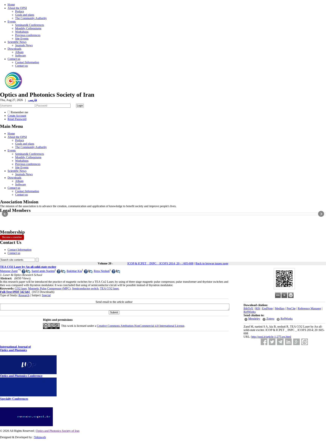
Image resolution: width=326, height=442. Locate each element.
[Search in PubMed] (28, 272)
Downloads (14, 48)
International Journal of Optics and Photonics (15, 348)
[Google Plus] (296, 342)
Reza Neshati (102, 271)
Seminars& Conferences (29, 25)
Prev (5, 214)
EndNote (267, 308)
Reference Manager (309, 308)
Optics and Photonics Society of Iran (57, 430)
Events (12, 21)
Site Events (21, 38)
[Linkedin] (288, 342)
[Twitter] (272, 342)
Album (19, 52)
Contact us (14, 59)
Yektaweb (40, 437)
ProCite (291, 308)
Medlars (279, 308)
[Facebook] (264, 342)
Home (11, 4)
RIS (257, 308)
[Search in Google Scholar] (23, 272)
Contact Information (27, 62)
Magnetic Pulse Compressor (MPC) (49, 288)
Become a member (12, 237)
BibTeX (248, 308)
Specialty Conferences (14, 398)
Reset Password (17, 119)
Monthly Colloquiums (28, 28)
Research (23, 295)
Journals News (24, 45)
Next (321, 214)
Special (46, 295)
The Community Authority (31, 18)
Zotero (270, 318)
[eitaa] (304, 342)
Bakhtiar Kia (74, 271)
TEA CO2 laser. (109, 288)
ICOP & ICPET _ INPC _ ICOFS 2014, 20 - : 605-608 (160, 263)
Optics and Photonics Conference (21, 375)
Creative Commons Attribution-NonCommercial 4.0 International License (140, 325)
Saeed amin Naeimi (43, 271)
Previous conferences (27, 35)
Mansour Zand (9, 271)
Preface (19, 11)
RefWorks (250, 311)
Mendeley (254, 318)
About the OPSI (17, 8)
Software (20, 55)
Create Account (17, 115)
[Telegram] (280, 342)
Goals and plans (24, 14)
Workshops (21, 31)
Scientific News (17, 42)
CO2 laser (21, 288)
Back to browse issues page (211, 263)
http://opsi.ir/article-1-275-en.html (271, 336)
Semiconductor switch (85, 288)
